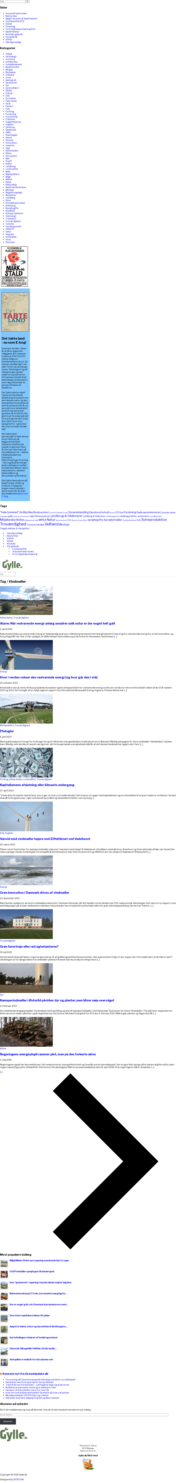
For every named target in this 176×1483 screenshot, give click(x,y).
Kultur (9, 163)
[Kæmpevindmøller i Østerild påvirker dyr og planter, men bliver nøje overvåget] (26, 992)
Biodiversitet (12, 67)
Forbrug (10, 111)
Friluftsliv (10, 119)
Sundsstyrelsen (129, 520)
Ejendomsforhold (99, 512)
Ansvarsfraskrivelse (16, 13)
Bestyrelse (11, 16)
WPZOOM (18, 1479)
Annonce (10, 59)
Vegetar (10, 234)
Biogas (9, 69)
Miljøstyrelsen (29, 520)
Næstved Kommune (16, 187)
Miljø (8, 177)
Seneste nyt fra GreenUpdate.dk (25, 1373)
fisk (121, 512)
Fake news (11, 101)
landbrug (45, 516)
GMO (8, 132)
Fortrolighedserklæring (24, 554)
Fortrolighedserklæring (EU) (20, 29)
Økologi (10, 190)
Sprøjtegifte (12, 208)
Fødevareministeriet (149, 512)
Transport (11, 218)
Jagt (8, 148)
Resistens (11, 195)
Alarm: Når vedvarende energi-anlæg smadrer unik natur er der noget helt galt (57, 623)
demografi (11, 80)
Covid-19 (52, 513)
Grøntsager (12, 135)
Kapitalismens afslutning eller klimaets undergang (37, 785)
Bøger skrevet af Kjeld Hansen (22, 18)
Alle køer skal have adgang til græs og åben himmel (32, 1398)
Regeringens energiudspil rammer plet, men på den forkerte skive (48, 1054)
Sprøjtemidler (113, 519)
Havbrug (16, 516)
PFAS (69, 520)
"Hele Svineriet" (9, 512)
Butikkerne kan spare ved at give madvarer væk (31, 1387)
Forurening (11, 116)
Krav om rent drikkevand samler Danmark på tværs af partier (37, 1392)
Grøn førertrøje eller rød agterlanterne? (29, 946)
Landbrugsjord (112, 516)
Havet (9, 137)
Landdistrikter (143, 516)
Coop (8, 77)
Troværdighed (13, 221)
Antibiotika (11, 62)
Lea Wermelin (156, 516)
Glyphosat (11, 129)
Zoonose (10, 242)
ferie (8, 103)
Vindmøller (11, 237)
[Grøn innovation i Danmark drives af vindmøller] (26, 884)
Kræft (9, 161)
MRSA (9, 179)
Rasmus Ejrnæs (77, 520)
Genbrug (10, 127)
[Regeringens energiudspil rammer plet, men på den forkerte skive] (26, 1046)
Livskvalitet (12, 169)
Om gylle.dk (11, 37)
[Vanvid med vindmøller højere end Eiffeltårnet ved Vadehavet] (26, 830)
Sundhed (10, 210)
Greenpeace (4, 516)
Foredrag (10, 26)
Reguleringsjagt (14, 192)
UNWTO (10, 229)
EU (117, 512)
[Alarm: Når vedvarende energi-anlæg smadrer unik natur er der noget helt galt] (26, 615)
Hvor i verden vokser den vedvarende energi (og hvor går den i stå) (48, 677)
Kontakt (11, 543)
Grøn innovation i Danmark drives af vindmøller (34, 892)
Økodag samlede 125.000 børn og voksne (27, 1395)
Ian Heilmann (24, 516)
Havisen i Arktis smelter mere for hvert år (27, 1390)
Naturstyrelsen (61, 520)
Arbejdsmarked (14, 64)
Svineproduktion (14, 213)
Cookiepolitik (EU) (15, 21)
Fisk (8, 109)
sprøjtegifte (95, 519)
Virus (8, 239)
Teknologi (11, 216)
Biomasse (11, 72)
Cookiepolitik (19, 549)
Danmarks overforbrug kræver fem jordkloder (30, 1382)
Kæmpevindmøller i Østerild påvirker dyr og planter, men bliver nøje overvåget (57, 1000)
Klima (8, 153)
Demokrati (11, 82)
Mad (8, 171)
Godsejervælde (168, 512)
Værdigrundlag (13, 42)
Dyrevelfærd (12, 88)
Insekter (10, 145)
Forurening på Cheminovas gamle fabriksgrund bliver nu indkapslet (41, 1379)
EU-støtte (11, 98)
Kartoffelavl (12, 150)
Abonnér (8, 1421)
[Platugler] (26, 722)
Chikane (10, 75)
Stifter (9, 39)
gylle (10, 516)
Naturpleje (11, 184)
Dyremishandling (78, 512)
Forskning (11, 114)
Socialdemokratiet (15, 203)
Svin (139, 520)
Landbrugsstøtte (127, 516)
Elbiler (9, 90)
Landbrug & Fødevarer (66, 516)
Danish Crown (62, 513)
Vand (8, 231)
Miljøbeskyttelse (12, 520)
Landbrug (11, 166)
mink (36, 520)
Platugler (7, 731)
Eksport (112, 513)
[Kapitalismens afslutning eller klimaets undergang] (26, 776)
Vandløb (40, 524)
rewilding (10, 197)
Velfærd (51, 524)
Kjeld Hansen (12, 31)
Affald (9, 54)
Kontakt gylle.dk (14, 34)
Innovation (11, 143)
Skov (8, 200)
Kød (7, 158)
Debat (9, 24)
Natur (9, 182)
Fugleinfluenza (13, 122)
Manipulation (12, 174)
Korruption (11, 156)
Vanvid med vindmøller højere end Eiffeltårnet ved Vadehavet (45, 839)
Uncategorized (13, 226)
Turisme (10, 224)
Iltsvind (9, 140)
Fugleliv (10, 124)
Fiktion (9, 106)
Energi (9, 93)
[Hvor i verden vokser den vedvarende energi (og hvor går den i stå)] (26, 669)
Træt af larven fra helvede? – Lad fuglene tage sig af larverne (37, 1385)
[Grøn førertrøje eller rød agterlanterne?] (26, 938)
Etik (8, 96)
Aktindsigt (11, 56)
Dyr (7, 85)
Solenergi (11, 205)
